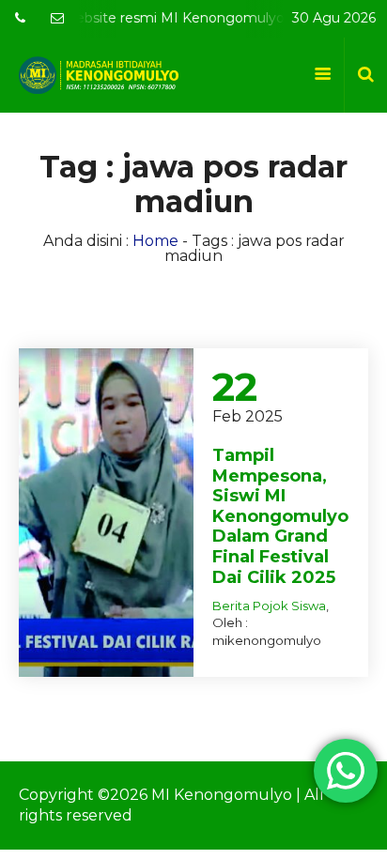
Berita (231, 605)
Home (155, 241)
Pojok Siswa (289, 605)
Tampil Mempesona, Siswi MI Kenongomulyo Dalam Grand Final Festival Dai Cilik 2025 (280, 516)
